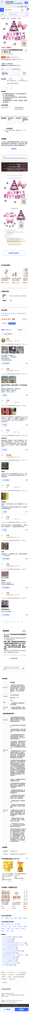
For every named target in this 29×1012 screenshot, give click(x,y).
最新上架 (8, 330)
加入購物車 (7, 1009)
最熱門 (3, 330)
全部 (3, 14)
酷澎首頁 (3, 18)
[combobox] (22, 329)
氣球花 (2, 931)
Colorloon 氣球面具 (6, 941)
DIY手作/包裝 (13, 18)
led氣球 (8, 928)
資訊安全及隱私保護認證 (19, 976)
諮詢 (24, 631)
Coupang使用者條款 (22, 972)
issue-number (4, 926)
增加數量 (2, 88)
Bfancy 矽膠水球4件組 (7, 939)
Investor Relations (11, 972)
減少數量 (11, 88)
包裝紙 (15, 918)
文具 (8, 18)
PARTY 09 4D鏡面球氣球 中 (8, 961)
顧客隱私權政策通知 (21, 974)
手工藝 (19, 18)
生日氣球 (15, 926)
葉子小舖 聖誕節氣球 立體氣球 (9, 953)
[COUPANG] (6, 989)
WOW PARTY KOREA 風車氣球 (9, 957)
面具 (11, 918)
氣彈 (10, 926)
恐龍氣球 (20, 926)
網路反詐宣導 (12, 978)
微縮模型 (7, 918)
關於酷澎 (3, 972)
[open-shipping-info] (14, 65)
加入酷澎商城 (4, 978)
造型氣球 (23, 928)
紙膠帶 (20, 918)
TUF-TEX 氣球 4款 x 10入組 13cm (9, 963)
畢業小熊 (17, 928)
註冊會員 (22, 6)
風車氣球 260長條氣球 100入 (8, 949)
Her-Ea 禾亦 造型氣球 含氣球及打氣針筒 (11, 937)
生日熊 (11, 931)
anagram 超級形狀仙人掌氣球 (8, 959)
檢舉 (23, 668)
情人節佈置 (17, 924)
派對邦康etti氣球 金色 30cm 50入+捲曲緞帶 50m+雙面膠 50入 (13, 955)
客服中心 (26, 6)
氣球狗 (7, 931)
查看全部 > (16, 859)
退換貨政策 (3, 974)
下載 (26, 2)
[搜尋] (26, 14)
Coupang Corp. (12, 69)
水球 (12, 924)
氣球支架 (8, 924)
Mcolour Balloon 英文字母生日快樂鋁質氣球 (12, 951)
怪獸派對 (3, 928)
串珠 (2, 918)
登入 (18, 6)
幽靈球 (25, 926)
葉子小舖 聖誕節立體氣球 (7, 965)
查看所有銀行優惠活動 (12, 83)
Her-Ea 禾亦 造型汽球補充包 (8, 947)
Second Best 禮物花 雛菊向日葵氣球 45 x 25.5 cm (13, 943)
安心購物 (3, 976)
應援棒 (2, 924)
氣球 (13, 928)
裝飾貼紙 (25, 918)
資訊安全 (9, 976)
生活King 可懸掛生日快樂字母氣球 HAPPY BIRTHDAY (13, 945)
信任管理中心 (11, 974)
